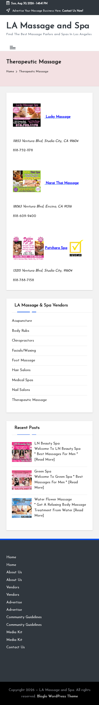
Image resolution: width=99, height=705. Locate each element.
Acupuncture (22, 321)
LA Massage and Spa (47, 26)
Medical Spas (22, 380)
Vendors (12, 587)
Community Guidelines (24, 617)
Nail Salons (21, 390)
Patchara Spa (56, 248)
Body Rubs (20, 331)
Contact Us (15, 647)
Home (11, 557)
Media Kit (14, 632)
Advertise (14, 602)
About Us (14, 572)
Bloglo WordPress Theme (57, 696)
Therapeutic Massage (29, 400)
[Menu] (12, 47)
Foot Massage (23, 360)
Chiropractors (23, 340)
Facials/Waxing (24, 350)
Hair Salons (21, 370)
